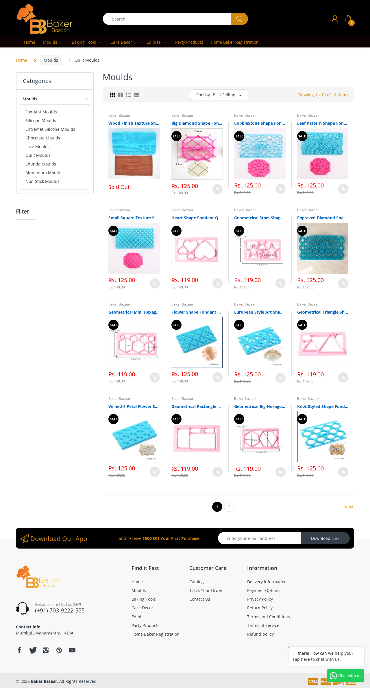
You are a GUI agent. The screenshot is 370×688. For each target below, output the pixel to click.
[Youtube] (72, 650)
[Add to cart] (217, 189)
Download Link (325, 538)
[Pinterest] (59, 650)
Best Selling (224, 95)
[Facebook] (19, 650)
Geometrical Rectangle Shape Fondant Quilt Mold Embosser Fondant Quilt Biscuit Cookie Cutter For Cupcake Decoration (197, 406)
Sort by (203, 95)
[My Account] (335, 18)
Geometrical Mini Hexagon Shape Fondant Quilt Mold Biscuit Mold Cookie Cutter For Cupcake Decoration (134, 312)
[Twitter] (32, 650)
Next (348, 506)
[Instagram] (45, 650)
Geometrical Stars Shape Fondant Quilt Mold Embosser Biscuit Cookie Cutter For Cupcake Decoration (260, 217)
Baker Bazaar (119, 115)
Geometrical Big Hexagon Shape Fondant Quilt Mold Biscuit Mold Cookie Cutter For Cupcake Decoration (260, 406)
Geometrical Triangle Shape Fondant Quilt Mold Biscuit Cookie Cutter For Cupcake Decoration (323, 312)
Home (21, 60)
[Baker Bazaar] (45, 18)
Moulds (51, 60)
